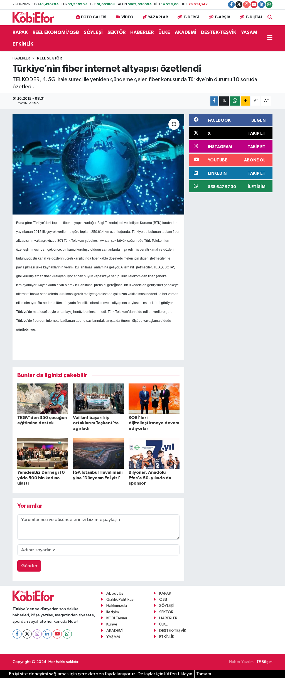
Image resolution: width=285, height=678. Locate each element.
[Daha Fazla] (245, 101)
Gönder (29, 566)
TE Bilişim (264, 662)
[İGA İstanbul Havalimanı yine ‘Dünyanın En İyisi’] (98, 453)
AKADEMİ (185, 32)
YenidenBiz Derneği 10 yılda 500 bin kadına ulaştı (41, 477)
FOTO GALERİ (93, 17)
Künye (111, 624)
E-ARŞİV (222, 17)
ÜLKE (164, 32)
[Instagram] (37, 634)
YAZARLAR (158, 17)
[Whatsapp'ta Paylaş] (235, 101)
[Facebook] (17, 634)
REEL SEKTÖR (49, 58)
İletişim (112, 612)
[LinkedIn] (47, 634)
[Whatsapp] (67, 634)
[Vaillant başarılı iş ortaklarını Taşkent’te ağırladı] (98, 398)
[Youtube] (57, 634)
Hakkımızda (116, 606)
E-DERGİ (191, 17)
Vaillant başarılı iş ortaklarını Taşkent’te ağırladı (96, 422)
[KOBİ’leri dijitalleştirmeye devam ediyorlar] (154, 398)
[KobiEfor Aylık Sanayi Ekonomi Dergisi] (33, 17)
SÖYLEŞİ (93, 32)
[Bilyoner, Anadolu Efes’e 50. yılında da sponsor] (154, 453)
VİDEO (127, 17)
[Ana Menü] (269, 38)
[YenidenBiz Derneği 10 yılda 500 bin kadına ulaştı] (42, 453)
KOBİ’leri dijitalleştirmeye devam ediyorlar (154, 422)
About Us (114, 593)
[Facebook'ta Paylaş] (214, 101)
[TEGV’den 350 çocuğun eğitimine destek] (42, 398)
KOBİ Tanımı (116, 618)
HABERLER (142, 32)
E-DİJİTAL (254, 17)
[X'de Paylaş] (224, 101)
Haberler (21, 58)
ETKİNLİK (23, 44)
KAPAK (20, 32)
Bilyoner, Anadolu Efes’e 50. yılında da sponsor (150, 477)
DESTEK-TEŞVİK (218, 32)
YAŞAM (249, 32)
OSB (163, 599)
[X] (27, 634)
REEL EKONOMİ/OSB (56, 32)
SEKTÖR (116, 32)
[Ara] (269, 17)
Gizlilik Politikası (120, 599)
